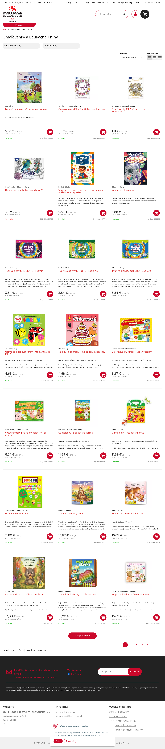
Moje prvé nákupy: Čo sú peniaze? (130, 594)
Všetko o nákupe (152, 2)
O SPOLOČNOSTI (118, 716)
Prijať (58, 741)
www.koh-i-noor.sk (65, 712)
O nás (138, 2)
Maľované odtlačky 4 (16, 513)
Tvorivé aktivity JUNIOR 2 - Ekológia (78, 270)
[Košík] (145, 14)
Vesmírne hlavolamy (123, 189)
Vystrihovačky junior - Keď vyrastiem (132, 351)
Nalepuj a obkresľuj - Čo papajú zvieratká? (81, 351)
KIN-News (75, 674)
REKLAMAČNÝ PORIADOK (122, 725)
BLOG (78, 2)
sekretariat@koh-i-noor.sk (20, 2)
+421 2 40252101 (45, 2)
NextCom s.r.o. (124, 743)
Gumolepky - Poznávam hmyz (128, 432)
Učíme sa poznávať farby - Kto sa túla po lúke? (27, 353)
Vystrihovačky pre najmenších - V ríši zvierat (25, 433)
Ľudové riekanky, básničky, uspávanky (26, 109)
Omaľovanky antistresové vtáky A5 (24, 189)
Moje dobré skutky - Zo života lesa (77, 594)
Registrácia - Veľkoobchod (96, 2)
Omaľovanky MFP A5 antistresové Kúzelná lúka (81, 110)
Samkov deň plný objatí (71, 513)
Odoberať (134, 672)
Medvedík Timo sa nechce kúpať (129, 513)
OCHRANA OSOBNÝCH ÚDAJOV (126, 730)
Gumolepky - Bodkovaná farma (75, 432)
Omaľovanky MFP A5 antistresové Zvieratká (130, 110)
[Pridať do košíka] (50, 132)
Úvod (4, 29)
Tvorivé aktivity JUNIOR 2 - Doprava (131, 270)
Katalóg (68, 2)
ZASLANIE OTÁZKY (119, 712)
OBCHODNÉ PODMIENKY (122, 721)
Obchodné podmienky (122, 2)
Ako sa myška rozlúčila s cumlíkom (24, 594)
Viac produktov (82, 635)
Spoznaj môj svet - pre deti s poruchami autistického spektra (80, 191)
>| (159, 644)
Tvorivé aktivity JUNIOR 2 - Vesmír (24, 270)
